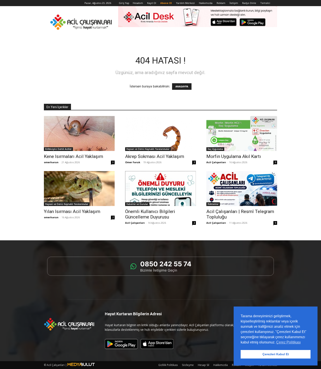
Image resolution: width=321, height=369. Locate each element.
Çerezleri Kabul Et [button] (275, 354)
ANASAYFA (181, 86)
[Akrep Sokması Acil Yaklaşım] (160, 133)
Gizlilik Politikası (168, 365)
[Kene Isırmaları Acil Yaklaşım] (79, 133)
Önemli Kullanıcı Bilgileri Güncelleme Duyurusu (150, 214)
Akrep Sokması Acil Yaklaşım (154, 156)
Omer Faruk (132, 162)
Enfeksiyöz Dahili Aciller (58, 149)
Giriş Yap (124, 3)
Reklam (221, 3)
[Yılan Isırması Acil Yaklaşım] (79, 188)
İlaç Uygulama (215, 149)
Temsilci (265, 3)
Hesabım (138, 3)
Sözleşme (188, 365)
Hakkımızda (205, 3)
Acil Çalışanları (216, 162)
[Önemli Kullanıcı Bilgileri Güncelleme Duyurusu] (160, 188)
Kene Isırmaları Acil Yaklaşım (73, 156)
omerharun (51, 162)
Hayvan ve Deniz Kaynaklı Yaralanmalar (147, 149)
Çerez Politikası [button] (288, 342)
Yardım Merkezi (185, 3)
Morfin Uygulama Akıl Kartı (233, 156)
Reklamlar (213, 204)
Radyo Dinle (249, 3)
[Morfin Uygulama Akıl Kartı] (241, 133)
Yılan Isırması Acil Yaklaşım (72, 211)
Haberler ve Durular (137, 204)
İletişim (234, 3)
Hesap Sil (203, 365)
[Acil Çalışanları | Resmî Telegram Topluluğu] (241, 188)
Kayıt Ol (151, 3)
